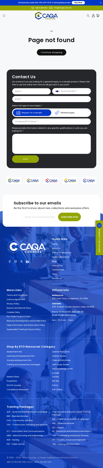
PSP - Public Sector (15, 444)
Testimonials (58, 269)
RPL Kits (55, 381)
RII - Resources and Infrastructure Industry (72, 431)
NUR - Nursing (13, 439)
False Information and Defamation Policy (26, 325)
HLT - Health (58, 427)
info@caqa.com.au (63, 7)
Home (55, 244)
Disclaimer (57, 278)
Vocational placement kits (19, 360)
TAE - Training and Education (65, 444)
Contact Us (57, 265)
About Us (56, 248)
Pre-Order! (57, 389)
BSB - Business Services (17, 416)
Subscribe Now (69, 217)
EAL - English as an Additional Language (70, 419)
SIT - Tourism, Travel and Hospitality (69, 439)
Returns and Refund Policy (19, 308)
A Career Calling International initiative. (58, 457)
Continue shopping (51, 52)
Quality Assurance (60, 257)
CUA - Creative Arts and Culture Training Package (71, 413)
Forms (55, 385)
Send (25, 159)
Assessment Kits (14, 351)
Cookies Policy (13, 312)
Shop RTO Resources (61, 252)
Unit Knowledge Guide (62, 368)
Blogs (54, 261)
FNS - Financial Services (63, 423)
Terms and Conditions (17, 295)
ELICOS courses (14, 385)
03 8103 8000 (65, 312)
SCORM (55, 373)
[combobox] (56, 91)
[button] (4, 16)
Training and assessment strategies (23, 364)
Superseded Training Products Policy (24, 329)
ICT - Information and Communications (25, 431)
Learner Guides (59, 356)
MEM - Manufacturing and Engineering (25, 435)
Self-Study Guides (60, 364)
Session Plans (13, 376)
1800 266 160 (41, 8)
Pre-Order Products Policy (19, 316)
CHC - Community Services (20, 420)
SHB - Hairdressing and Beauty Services (70, 435)
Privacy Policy (13, 303)
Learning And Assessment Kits (20, 356)
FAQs (54, 274)
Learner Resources (60, 351)
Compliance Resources (17, 389)
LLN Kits (55, 376)
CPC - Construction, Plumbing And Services (27, 424)
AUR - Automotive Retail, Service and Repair (27, 412)
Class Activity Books (61, 360)
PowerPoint (12, 381)
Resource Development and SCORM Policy (26, 320)
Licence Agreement (16, 299)
